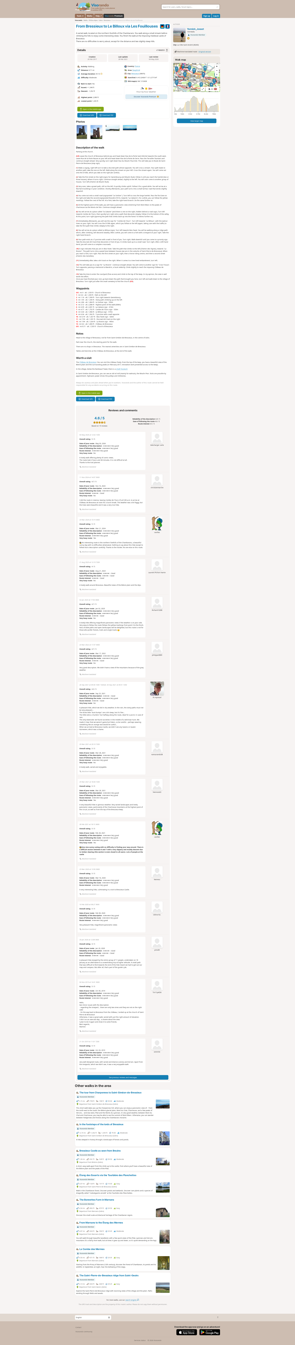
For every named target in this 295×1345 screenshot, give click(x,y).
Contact (78, 1327)
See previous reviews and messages (123, 1077)
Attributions (177, 91)
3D (214, 89)
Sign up (206, 16)
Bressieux (135, 74)
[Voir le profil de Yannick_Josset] (179, 35)
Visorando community (83, 1331)
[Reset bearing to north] (217, 75)
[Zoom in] (217, 66)
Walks (89, 16)
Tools (79, 16)
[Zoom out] (217, 70)
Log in (216, 16)
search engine (131, 1300)
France (137, 66)
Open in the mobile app (92, 109)
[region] (196, 77)
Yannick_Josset (195, 29)
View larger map (196, 121)
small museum (122, 369)
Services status (140, 1340)
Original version (205, 52)
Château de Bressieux (87, 362)
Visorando (78, 20)
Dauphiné (136, 70)
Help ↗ (99, 16)
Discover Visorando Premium (145, 97)
